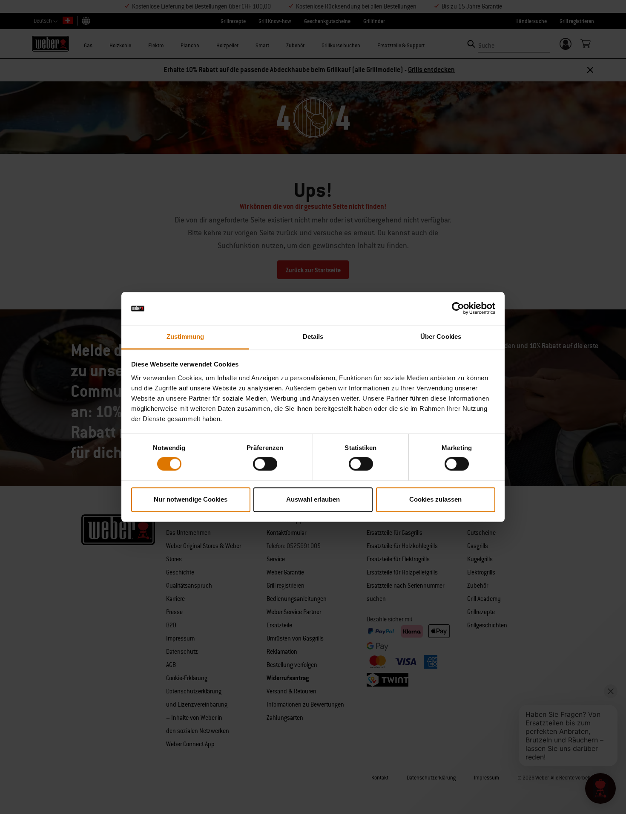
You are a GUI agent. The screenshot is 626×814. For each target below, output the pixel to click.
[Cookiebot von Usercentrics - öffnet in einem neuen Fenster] (458, 308)
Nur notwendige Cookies (190, 499)
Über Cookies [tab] (440, 336)
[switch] (265, 464)
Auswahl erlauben (313, 499)
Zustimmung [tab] (185, 336)
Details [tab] (313, 336)
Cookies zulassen (435, 499)
